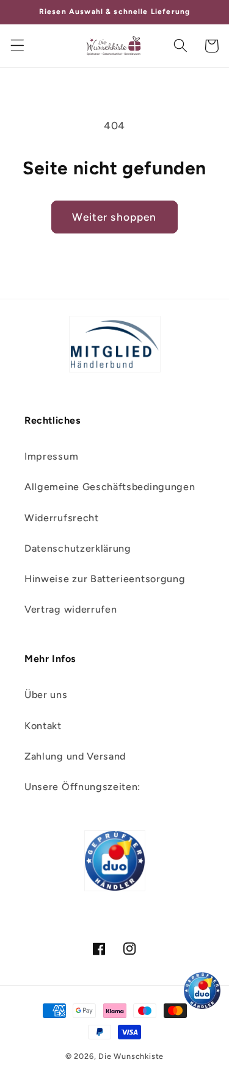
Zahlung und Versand (75, 756)
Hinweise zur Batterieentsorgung (104, 579)
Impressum (51, 456)
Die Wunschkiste (131, 1056)
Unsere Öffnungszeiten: (82, 786)
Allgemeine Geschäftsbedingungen (109, 487)
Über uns (46, 694)
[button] (17, 46)
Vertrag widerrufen (70, 609)
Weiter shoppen (114, 217)
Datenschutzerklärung (77, 548)
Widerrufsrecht (61, 518)
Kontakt (43, 726)
